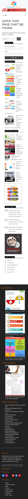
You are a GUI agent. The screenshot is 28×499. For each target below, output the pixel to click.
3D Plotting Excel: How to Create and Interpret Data (15, 229)
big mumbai (11, 219)
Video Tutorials (9, 442)
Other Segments (9, 431)
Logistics (7, 428)
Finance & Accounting (10, 419)
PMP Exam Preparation (11, 432)
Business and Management (11, 408)
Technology (8, 441)
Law (6, 426)
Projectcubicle (9, 491)
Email (6, 51)
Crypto (6, 410)
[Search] (19, 39)
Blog (7, 486)
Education (7, 416)
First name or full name (10, 46)
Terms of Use (9, 495)
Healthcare (8, 421)
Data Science (10, 272)
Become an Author (10, 484)
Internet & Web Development (12, 423)
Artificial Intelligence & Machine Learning (15, 405)
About (7, 483)
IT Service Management (11, 424)
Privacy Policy (9, 489)
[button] (25, 15)
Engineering (8, 418)
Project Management (12, 265)
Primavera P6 (10, 262)
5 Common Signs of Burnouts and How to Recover (19, 165)
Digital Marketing (9, 414)
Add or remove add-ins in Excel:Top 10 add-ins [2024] (15, 222)
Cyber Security (11, 267)
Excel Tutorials (11, 269)
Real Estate (8, 436)
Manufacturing (8, 429)
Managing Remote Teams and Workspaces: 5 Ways (16, 157)
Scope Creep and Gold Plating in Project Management (19, 68)
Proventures (11, 210)
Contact (7, 488)
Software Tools (8, 439)
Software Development (10, 437)
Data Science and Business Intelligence (15, 411)
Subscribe (8, 493)
